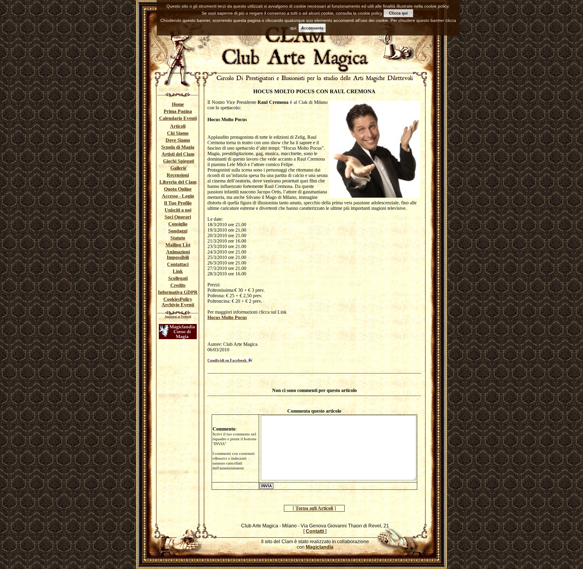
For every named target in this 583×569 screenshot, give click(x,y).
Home (178, 104)
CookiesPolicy (177, 299)
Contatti (315, 531)
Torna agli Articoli (314, 508)
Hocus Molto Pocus (227, 317)
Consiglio (177, 224)
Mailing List (177, 244)
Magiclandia (319, 547)
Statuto (177, 237)
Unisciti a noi (178, 210)
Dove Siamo (177, 140)
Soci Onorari (178, 217)
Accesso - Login (178, 196)
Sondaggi (177, 230)
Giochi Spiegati (178, 161)
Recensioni (178, 175)
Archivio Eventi (178, 304)
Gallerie (178, 168)
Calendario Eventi (178, 118)
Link (178, 271)
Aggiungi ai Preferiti (178, 316)
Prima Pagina (178, 111)
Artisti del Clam (178, 154)
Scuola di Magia (177, 147)
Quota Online (178, 189)
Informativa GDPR (178, 292)
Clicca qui (398, 13)
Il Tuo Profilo (178, 203)
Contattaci (178, 264)
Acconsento (312, 28)
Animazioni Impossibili (178, 254)
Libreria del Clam (177, 182)
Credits (178, 285)
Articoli (178, 126)
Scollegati (178, 278)
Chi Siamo (178, 133)
